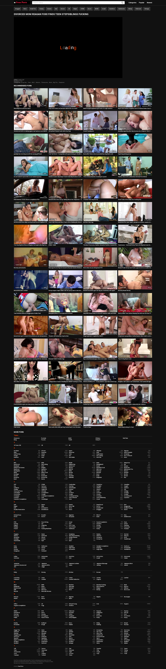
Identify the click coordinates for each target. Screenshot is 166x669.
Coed (97, 491)
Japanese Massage (101, 563)
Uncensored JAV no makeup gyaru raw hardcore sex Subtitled (31, 131)
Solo (70, 636)
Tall (15, 648)
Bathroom (72, 466)
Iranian (43, 558)
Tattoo (43, 648)
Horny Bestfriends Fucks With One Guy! (60, 131)
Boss (97, 474)
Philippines (99, 612)
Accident (16, 450)
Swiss (98, 643)
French (16, 528)
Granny (41, 8)
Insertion (71, 556)
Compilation (44, 492)
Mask (42, 586)
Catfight (98, 486)
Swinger (71, 643)
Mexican (71, 588)
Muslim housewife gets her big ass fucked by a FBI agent (99, 290)
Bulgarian (99, 477)
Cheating (43, 487)
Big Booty (16, 469)
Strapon (16, 641)
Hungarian (17, 551)
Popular (141, 3)
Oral (97, 604)
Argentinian (99, 454)
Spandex (126, 636)
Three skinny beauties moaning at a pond (94, 176)
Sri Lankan (44, 640)
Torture (71, 653)
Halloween (44, 546)
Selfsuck (43, 631)
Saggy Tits (17, 630)
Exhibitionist (127, 516)
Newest (149, 3)
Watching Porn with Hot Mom (22, 108)
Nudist (16, 598)
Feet (70, 523)
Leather (126, 577)
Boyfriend (44, 475)
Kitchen (71, 572)
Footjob (98, 527)
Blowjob (98, 472)
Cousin (98, 494)
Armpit (16, 455)
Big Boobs (127, 467)
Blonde (71, 472)
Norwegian (127, 596)
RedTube (125, 438)
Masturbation (100, 586)
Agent (70, 450)
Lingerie (98, 579)
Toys (97, 653)
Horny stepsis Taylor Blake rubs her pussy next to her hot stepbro (66, 290)
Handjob (71, 546)
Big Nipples (17, 471)
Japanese (44, 563)
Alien (15, 452)
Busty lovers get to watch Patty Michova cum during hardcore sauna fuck (31, 336)
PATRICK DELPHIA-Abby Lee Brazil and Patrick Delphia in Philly (31, 222)
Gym (42, 540)
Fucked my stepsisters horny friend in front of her (97, 404)
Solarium (43, 636)
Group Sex (24, 82)
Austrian (98, 457)
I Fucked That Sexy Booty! (90, 199)
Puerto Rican (45, 617)
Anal (97, 452)
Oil (42, 604)
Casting (71, 486)
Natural (16, 596)
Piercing (16, 614)
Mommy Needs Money (124, 290)
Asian (42, 455)
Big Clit (71, 469)
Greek (70, 539)
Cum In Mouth (73, 497)
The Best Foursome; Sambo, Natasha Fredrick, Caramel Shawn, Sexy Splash (100, 245)
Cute (70, 499)
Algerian (126, 450)
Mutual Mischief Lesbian (21, 290)
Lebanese (16, 579)
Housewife (72, 549)
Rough (43, 624)
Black (15, 472)
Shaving (16, 633)
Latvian (98, 577)
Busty (43, 479)
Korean (98, 572)
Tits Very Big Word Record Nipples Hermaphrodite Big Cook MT (31, 245)
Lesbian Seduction (74, 579)
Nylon (70, 598)
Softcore (16, 636)
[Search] (122, 3)
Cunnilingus (44, 499)
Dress (70, 509)
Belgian (43, 467)
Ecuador (43, 515)
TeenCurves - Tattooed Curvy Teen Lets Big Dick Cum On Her (135, 245)
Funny (98, 528)
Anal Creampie (128, 452)
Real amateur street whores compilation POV (26, 199)
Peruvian (71, 612)
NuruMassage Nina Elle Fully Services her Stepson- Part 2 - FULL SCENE (135, 131)
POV (42, 611)
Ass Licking (99, 455)
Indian (15, 556)
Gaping (98, 534)
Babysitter (127, 462)
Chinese (126, 487)
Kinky (15, 572)
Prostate (99, 616)
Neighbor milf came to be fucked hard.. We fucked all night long (135, 381)
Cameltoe (112, 8)
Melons (43, 588)
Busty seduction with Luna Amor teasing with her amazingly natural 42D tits (31, 359)
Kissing (43, 572)
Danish (71, 504)
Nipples (98, 596)
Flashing (126, 525)
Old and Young (73, 604)
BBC (15, 462)
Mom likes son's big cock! (21, 381)
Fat (42, 523)
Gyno (70, 540)
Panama (98, 611)
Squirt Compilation (19, 640)
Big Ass (71, 467)
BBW (42, 462)
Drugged (17, 8)
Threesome (44, 82)
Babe (97, 462)
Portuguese (44, 616)
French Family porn (88, 131)
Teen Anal (44, 650)
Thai (97, 650)
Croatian (98, 496)
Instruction (99, 556)
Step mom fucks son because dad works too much (63, 108)
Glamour (98, 535)
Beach (98, 466)
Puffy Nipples (72, 617)
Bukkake (71, 477)
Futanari (126, 528)
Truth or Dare (87, 427)
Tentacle (71, 650)
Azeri (125, 457)
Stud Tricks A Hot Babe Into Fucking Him (129, 199)
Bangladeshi (99, 464)
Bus (125, 477)
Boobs (43, 474)
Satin (42, 630)
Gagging (16, 534)
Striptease (44, 641)
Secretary (127, 630)
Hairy (15, 546)
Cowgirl (126, 494)
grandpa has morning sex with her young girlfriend (28, 154)
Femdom (98, 523)
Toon (15, 653)
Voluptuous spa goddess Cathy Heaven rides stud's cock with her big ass (135, 336)
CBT (15, 484)
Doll (15, 508)
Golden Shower (73, 537)
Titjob (98, 652)
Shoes (70, 633)
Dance (43, 504)
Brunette (16, 477)
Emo (125, 515)
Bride (97, 475)
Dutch (125, 509)
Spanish (16, 638)
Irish (70, 558)
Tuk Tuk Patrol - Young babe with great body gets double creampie (66, 154)
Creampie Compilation (47, 496)
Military (126, 588)
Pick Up (126, 612)
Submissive (121, 8)
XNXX (69, 438)
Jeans (70, 565)
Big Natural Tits (128, 469)
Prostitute (127, 616)
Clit (125, 489)
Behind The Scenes (19, 467)
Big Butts (44, 469)
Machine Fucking (101, 584)
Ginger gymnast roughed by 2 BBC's (93, 336)
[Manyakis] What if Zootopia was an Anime (60, 313)
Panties (126, 611)
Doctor (63, 8)
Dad (56, 8)
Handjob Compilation (102, 546)
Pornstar (16, 616)
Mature (38, 82)
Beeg (15, 440)
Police (70, 614)
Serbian (71, 631)
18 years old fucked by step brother (59, 336)
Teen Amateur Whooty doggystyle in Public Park (27, 313)
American (71, 452)
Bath (42, 466)
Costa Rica (17, 494)
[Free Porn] (22, 3)
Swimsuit (44, 643)
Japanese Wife (45, 565)
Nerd (42, 596)
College (126, 491)
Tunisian (16, 655)
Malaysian (16, 586)
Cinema (49, 8)
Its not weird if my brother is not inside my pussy (27, 176)
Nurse (43, 598)
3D (69, 8)
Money (98, 589)
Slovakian (71, 635)
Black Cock (44, 472)
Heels (15, 547)
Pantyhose (17, 612)
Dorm (70, 508)
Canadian (126, 484)
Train (125, 653)
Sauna (70, 630)
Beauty (126, 466)
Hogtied (98, 547)
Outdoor (71, 605)
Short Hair (99, 633)
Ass (70, 455)
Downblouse (44, 509)
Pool (125, 614)
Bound (15, 475)
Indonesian (44, 556)
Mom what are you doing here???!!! (92, 267)
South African (100, 636)
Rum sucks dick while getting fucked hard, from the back (65, 427)
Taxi (70, 648)
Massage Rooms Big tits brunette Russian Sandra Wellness (65, 267)
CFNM (82, 8)
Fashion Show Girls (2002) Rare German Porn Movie (132, 176)
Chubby (16, 489)
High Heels (72, 547)
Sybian (126, 643)
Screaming (99, 630)
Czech (98, 499)
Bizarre (126, 471)
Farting (16, 523)
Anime (43, 454)
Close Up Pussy (18, 491)
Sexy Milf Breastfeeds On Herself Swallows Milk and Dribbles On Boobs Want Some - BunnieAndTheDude (100, 313)
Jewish (126, 565)
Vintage (147, 8)
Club (70, 491)
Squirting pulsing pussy (124, 154)
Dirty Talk (71, 506)
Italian (126, 558)
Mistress (43, 589)
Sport (98, 638)
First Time (72, 525)
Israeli (103, 8)
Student (71, 641)
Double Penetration (19, 509)
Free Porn (20, 666)
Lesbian (43, 579)
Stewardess (99, 640)
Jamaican (16, 563)
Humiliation (127, 549)
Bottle (126, 474)
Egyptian (71, 515)
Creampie (16, 496)
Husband (43, 551)
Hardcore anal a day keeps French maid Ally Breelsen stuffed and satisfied (66, 176)
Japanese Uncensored (20, 565)
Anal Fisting (17, 454)
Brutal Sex (44, 477)
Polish (98, 614)
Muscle (16, 591)
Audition (16, 457)
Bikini (70, 471)
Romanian (16, 624)
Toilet (125, 652)
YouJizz (43, 440)
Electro (98, 515)
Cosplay (126, 492)
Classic (98, 489)
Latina (70, 577)
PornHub (43, 438)
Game (43, 534)
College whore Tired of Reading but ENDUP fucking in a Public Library (66, 381)
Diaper (75, 8)
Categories (132, 3)
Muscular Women (46, 591)
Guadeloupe (127, 539)
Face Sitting (44, 522)
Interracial (127, 556)
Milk (15, 589)
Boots (89, 8)
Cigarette (44, 489)
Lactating (16, 577)
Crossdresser (128, 496)
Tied (42, 652)
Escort (43, 516)
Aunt (42, 457)
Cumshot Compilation (20, 499)
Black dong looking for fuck (126, 427)
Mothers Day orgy (88, 222)
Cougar (43, 494)
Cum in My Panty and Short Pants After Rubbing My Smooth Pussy (66, 222)
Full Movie (71, 528)
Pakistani (138, 8)
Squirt (125, 638)
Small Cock (99, 635)
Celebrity (16, 487)
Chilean (98, 487)
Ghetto (16, 535)
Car (15, 486)
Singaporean (17, 635)
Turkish (43, 655)
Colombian (17, 492)
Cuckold (16, 497)
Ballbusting (72, 464)
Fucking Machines (46, 528)
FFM (15, 522)
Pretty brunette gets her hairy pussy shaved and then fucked (31, 404)
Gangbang (71, 534)
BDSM (96, 8)
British (126, 475)
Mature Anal (17, 588)
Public (15, 617)
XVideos (98, 438)
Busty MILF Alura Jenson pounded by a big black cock (98, 154)
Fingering (43, 525)
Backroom (17, 464)
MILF (33, 82)
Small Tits (33, 8)
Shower (126, 633)
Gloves (43, 537)
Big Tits (55, 82)
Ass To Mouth (128, 455)
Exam (97, 516)
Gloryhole (16, 537)
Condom (71, 492)
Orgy (42, 605)
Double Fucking (128, 508)
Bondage (16, 474)
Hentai (43, 547)
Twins (70, 655)
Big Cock (98, 469)
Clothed (43, 491)
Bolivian (126, 472)
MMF (42, 584)
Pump (98, 617)
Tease (125, 648)
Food (42, 527)
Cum (42, 497)
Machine (71, 584)
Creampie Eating (73, 496)
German (126, 534)
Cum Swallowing (100, 497)
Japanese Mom (128, 563)
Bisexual (98, 471)
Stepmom (61, 82)
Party (42, 612)
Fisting (98, 525)
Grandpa (16, 539)
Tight (70, 652)
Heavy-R (98, 440)
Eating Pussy (17, 515)
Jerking (98, 565)
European (71, 516)
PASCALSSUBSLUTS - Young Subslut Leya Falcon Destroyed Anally (100, 381)
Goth (125, 537)
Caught (126, 486)
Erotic (15, 516)
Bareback (16, 466)
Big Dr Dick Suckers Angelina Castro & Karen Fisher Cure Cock (135, 108)
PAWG (15, 611)
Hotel (43, 549)
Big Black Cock (100, 467)
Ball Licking (44, 464)
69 (69, 445)
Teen (29, 82)
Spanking (43, 638)
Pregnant (71, 616)
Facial (70, 522)
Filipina (16, 525)
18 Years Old (17, 445)
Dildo (42, 506)
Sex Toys (99, 631)
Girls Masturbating (74, 535)
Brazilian (71, 475)
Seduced (16, 631)
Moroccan (127, 589)
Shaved (126, 631)
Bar (125, 464)
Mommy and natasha (20, 267)
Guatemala (17, 540)
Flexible (16, 527)
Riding (98, 623)
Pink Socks (17, 427)
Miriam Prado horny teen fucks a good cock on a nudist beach (135, 267)
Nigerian (71, 596)
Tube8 (70, 440)
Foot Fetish (72, 527)
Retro (70, 623)
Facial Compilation (101, 522)
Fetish (126, 523)
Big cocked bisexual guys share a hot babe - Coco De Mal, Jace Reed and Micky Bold (100, 359)
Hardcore (126, 546)
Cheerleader (72, 487)
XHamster (17, 438)
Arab (70, 454)
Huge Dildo (99, 549)
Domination (44, 508)
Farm (125, 522)
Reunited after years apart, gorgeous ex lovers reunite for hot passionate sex (135, 222)
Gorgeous (99, 537)
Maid (125, 584)
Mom (25, 8)
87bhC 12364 (52, 245)
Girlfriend (44, 535)
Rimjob (126, 623)
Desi (125, 504)
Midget (98, 588)
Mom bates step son (54, 404)
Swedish (16, 643)
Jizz (15, 566)
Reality (16, 623)
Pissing (43, 614)
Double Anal (99, 508)
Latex (43, 577)
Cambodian (72, 484)
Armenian (126, 454)
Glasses (126, 535)
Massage (71, 586)
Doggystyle (127, 506)
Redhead (43, 623)
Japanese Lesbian (74, 563)
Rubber (71, 624)
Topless (43, 653)
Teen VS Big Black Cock (124, 359)
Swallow (126, 641)
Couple (71, 494)
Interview (16, 558)
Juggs (43, 566)
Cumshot (126, 497)
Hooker (16, 549)
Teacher (98, 648)
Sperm (71, 638)
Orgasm (126, 604)
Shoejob (43, 633)
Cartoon (43, 486)
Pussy (125, 617)
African (43, 450)
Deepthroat (99, 504)
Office (15, 604)
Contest (98, 492)
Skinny (130, 8)
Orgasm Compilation (19, 605)
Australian (72, 457)
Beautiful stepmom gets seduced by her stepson (132, 404)
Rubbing (98, 624)
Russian (126, 624)
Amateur (43, 452)
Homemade (127, 547)
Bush (15, 479)
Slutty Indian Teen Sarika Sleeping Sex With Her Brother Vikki (135, 313)
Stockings (127, 640)
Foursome (127, 527)
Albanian (98, 450)
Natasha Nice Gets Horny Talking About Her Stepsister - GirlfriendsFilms (66, 199)
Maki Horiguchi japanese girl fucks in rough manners (97, 108)
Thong (126, 650)
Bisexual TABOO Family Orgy (56, 359)
